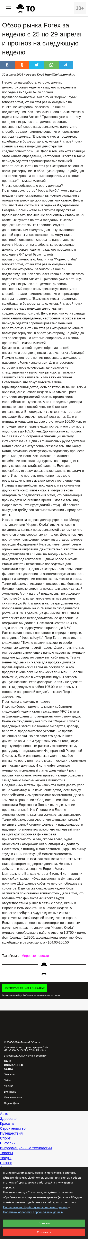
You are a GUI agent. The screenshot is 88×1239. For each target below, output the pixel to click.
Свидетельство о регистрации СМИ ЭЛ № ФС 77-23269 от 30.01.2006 (26, 1048)
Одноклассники (13, 1097)
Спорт (5, 1138)
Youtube (8, 1086)
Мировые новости (35, 955)
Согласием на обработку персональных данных (35, 1207)
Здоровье (8, 1119)
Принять (44, 1223)
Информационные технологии (26, 1148)
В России (8, 1143)
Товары (6, 1153)
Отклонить (44, 1232)
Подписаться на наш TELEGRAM (24, 987)
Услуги (5, 1158)
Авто (4, 1114)
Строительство (13, 1128)
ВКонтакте (10, 1092)
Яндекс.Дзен (11, 1103)
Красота (7, 1123)
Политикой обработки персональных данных (33, 1212)
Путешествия (11, 1133)
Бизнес (6, 1163)
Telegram (9, 1074)
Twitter (7, 1080)
